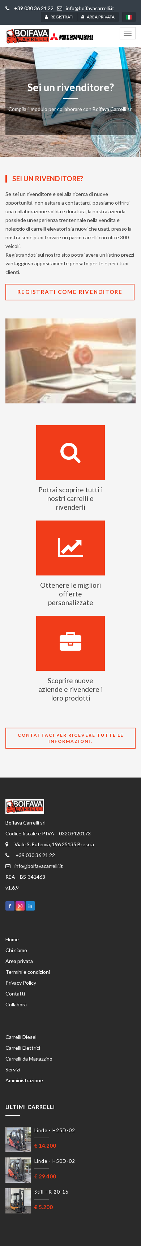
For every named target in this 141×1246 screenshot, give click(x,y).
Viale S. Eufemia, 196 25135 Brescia (54, 844)
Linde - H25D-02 (54, 1130)
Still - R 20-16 (51, 1192)
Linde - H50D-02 (54, 1161)
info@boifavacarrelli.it (90, 8)
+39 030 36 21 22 (33, 8)
